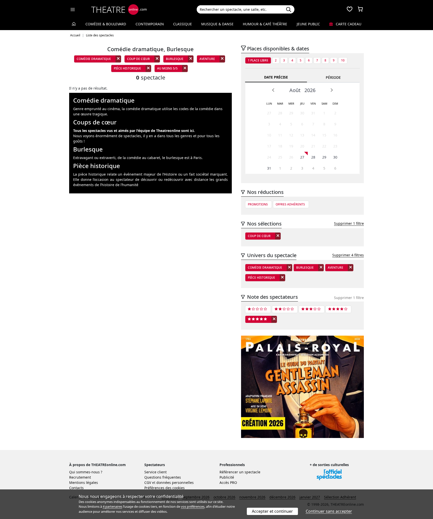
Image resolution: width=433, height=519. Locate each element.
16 (335, 135)
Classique (182, 24)
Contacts (76, 487)
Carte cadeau (348, 24)
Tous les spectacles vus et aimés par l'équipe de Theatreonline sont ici (133, 130)
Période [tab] (333, 77)
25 (280, 157)
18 (280, 146)
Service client (155, 472)
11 (280, 135)
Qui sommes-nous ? (85, 472)
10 (343, 60)
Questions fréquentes (162, 477)
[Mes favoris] (349, 9)
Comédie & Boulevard (105, 24)
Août (294, 90)
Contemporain (150, 24)
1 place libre (258, 60)
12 (291, 135)
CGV (147, 482)
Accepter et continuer (272, 511)
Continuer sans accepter (329, 511)
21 (313, 146)
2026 (309, 90)
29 (291, 113)
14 (313, 135)
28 (280, 113)
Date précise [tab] (276, 77)
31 (313, 113)
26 (291, 157)
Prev (273, 90)
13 (302, 135)
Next (331, 90)
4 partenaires (112, 506)
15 (324, 135)
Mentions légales (83, 482)
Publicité (227, 477)
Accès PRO (228, 482)
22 (324, 146)
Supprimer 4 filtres (348, 255)
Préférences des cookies (164, 487)
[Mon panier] (360, 9)
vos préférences (192, 506)
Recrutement (80, 477)
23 (335, 146)
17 (269, 146)
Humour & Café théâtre (265, 24)
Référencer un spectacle (240, 472)
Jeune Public (308, 24)
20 (302, 146)
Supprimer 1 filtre (349, 223)
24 (269, 157)
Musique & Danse (217, 24)
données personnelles (175, 482)
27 (269, 113)
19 (291, 146)
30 (302, 113)
